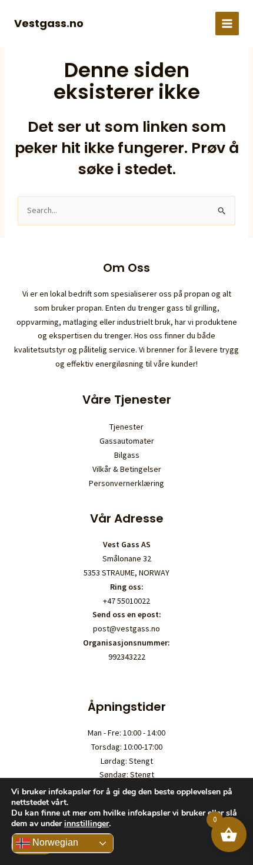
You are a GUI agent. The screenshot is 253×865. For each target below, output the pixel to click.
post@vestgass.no (126, 628)
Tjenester (126, 426)
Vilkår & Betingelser (126, 469)
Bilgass (126, 455)
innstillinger (86, 824)
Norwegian (54, 842)
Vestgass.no (49, 23)
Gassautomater (126, 440)
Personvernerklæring (126, 483)
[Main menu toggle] (227, 23)
